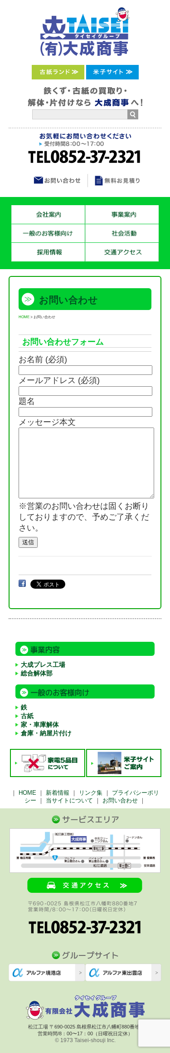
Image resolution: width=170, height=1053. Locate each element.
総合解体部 (37, 673)
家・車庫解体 (40, 724)
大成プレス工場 (43, 664)
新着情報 (57, 792)
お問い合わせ (120, 800)
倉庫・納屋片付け (46, 733)
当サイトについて (69, 800)
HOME (24, 317)
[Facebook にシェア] (22, 583)
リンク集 (90, 792)
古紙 (27, 715)
